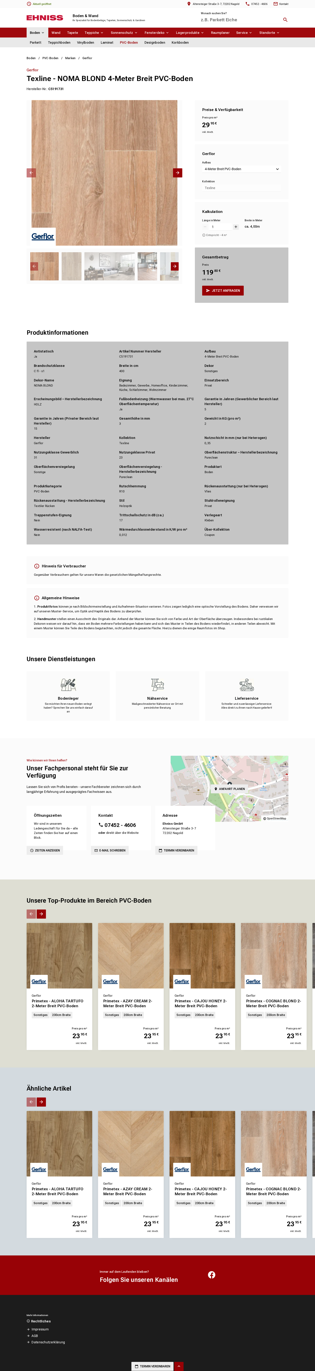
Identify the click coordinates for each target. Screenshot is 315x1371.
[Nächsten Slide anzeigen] (177, 172)
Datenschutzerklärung (48, 1342)
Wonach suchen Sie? (214, 13)
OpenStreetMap (276, 818)
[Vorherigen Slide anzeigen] (31, 172)
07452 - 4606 (120, 825)
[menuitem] (37, 32)
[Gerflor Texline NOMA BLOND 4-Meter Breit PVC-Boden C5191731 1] (104, 173)
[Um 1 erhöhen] (236, 227)
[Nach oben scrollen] (179, 1366)
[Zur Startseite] (45, 18)
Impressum (40, 1329)
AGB (35, 1336)
